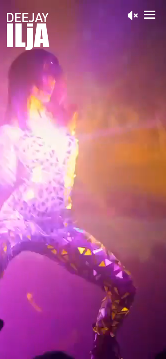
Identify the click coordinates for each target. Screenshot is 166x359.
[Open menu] (149, 14)
